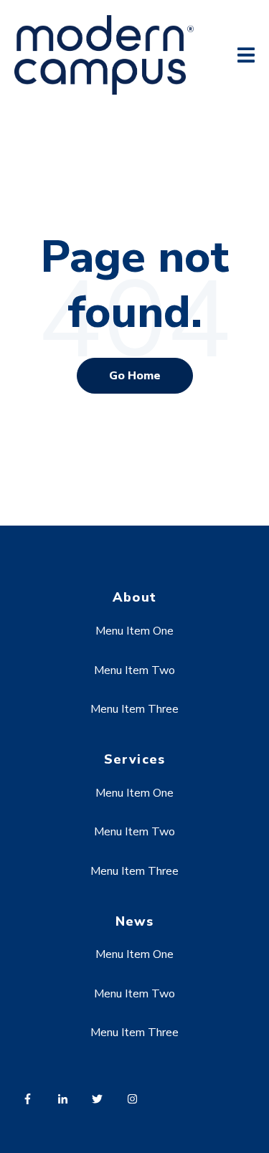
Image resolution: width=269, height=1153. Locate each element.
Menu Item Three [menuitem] (134, 709)
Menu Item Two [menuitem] (134, 670)
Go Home (135, 376)
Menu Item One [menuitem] (134, 631)
